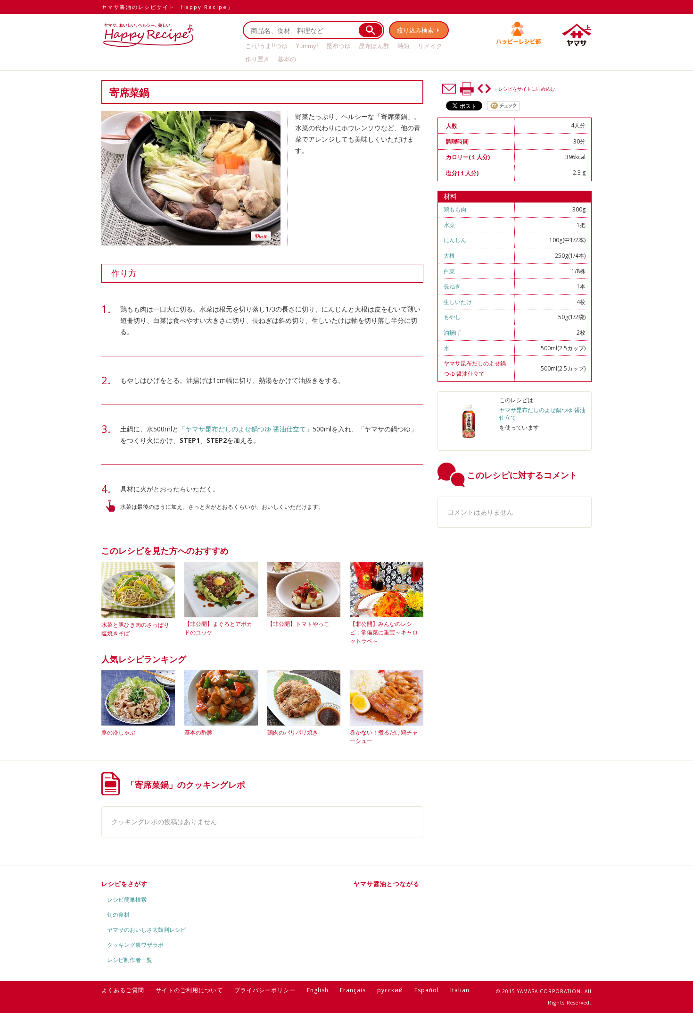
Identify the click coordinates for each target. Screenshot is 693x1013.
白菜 (449, 271)
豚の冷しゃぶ (118, 732)
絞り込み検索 (415, 30)
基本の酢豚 (198, 732)
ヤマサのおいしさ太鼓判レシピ (146, 930)
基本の (287, 59)
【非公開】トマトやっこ (298, 624)
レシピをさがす (124, 883)
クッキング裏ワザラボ (135, 945)
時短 (403, 46)
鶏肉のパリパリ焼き (292, 732)
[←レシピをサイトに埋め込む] (484, 89)
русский (390, 990)
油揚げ (452, 333)
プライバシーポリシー (265, 990)
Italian (460, 990)
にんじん (455, 240)
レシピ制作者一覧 (129, 960)
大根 (449, 256)
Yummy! (307, 46)
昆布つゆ (338, 46)
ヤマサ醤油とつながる (387, 883)
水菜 (449, 225)
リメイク (430, 46)
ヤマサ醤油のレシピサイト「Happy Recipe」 (167, 6)
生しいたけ (458, 302)
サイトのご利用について (189, 990)
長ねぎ (452, 286)
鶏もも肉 (455, 209)
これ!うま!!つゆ (266, 46)
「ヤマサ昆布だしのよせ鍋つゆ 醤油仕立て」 (246, 428)
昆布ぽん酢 (374, 46)
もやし (452, 317)
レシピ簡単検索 (127, 899)
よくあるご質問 (122, 990)
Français (353, 990)
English (318, 990)
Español (426, 990)
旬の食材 (118, 915)
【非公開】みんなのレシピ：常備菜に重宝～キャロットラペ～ (384, 632)
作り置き (257, 59)
